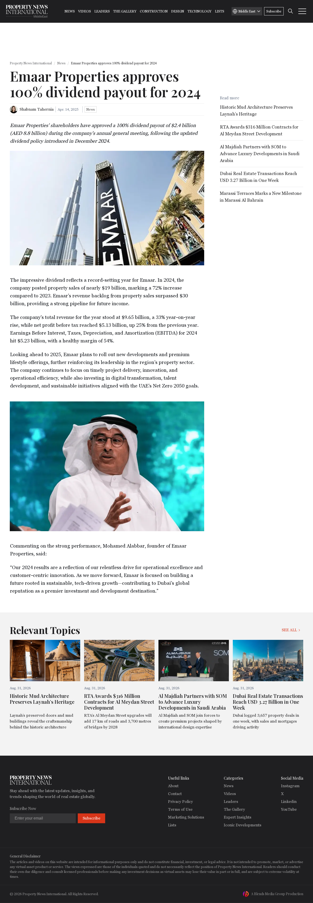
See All (289, 630)
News (70, 11)
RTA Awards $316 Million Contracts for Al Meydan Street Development (259, 130)
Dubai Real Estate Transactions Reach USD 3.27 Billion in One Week (258, 177)
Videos (84, 11)
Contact (175, 793)
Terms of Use (180, 809)
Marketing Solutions (186, 817)
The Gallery (124, 11)
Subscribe (273, 11)
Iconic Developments (242, 825)
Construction (154, 11)
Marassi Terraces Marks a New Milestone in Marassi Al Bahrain (261, 197)
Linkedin (289, 801)
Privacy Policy (180, 801)
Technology (200, 11)
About (173, 786)
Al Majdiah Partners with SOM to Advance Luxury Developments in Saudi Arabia (260, 153)
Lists (219, 11)
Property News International (31, 63)
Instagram (290, 786)
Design (177, 11)
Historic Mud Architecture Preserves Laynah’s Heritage (256, 111)
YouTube (289, 809)
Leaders (102, 11)
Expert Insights (237, 817)
